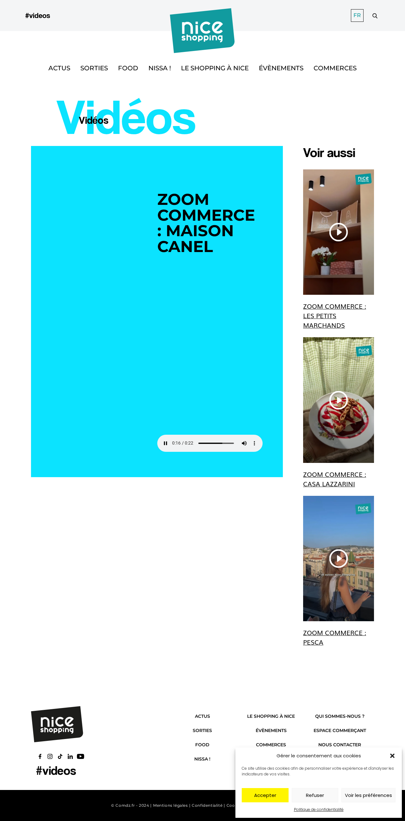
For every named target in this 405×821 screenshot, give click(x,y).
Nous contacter (339, 745)
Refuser (315, 795)
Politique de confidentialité (319, 809)
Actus (59, 68)
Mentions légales (170, 805)
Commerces (335, 68)
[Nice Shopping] (202, 15)
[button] (392, 756)
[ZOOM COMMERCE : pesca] (338, 558)
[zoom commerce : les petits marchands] (338, 232)
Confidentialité (207, 805)
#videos (37, 15)
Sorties (94, 68)
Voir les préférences (368, 795)
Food (128, 68)
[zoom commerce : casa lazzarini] (338, 400)
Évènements (281, 68)
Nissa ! (159, 68)
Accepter (265, 795)
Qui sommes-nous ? (339, 716)
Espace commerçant (340, 730)
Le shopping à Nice (215, 68)
